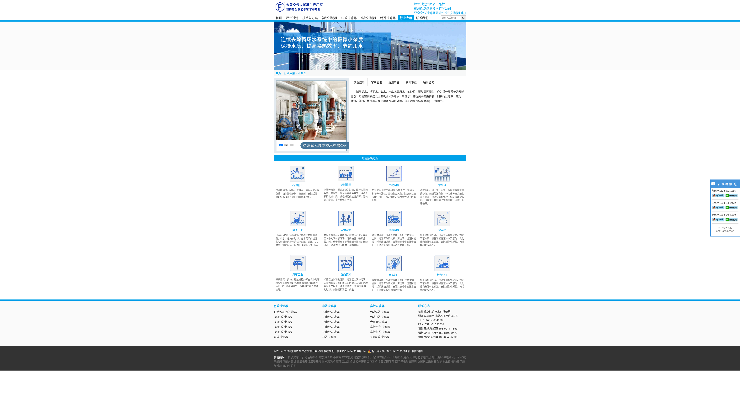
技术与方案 (310, 18)
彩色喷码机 (311, 357)
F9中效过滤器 (331, 312)
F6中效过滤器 (331, 327)
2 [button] (286, 145)
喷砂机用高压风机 (406, 357)
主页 (278, 73)
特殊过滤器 (388, 18)
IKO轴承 (381, 357)
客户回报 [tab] (376, 82)
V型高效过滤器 (379, 312)
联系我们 (422, 18)
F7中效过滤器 (331, 322)
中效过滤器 (349, 18)
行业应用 (406, 18)
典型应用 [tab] (359, 82)
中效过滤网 (329, 337)
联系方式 (424, 306)
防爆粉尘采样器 (426, 361)
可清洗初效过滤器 (285, 312)
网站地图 (417, 351)
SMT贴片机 (289, 365)
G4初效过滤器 (283, 317)
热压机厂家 (369, 357)
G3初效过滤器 (283, 322)
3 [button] (291, 145)
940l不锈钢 (334, 357)
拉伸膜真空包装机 (366, 361)
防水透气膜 (424, 357)
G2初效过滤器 (283, 327)
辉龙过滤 (292, 18)
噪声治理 (437, 357)
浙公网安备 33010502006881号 (390, 351)
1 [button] (281, 145)
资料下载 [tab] (411, 82)
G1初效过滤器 (283, 332)
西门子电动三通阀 (406, 361)
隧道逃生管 (444, 361)
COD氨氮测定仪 (352, 357)
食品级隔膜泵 (386, 361)
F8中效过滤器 (331, 317)
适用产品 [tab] (393, 82)
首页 (279, 18)
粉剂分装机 (289, 361)
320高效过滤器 (379, 337)
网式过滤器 (281, 337)
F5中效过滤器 (331, 332)
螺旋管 (323, 357)
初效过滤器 (329, 18)
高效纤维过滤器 (380, 332)
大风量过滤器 (378, 322)
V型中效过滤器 (379, 317)
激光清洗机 (328, 361)
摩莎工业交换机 (345, 361)
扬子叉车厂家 (296, 357)
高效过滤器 (368, 18)
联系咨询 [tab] (428, 82)
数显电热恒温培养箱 (309, 361)
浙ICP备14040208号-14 (351, 351)
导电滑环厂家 (451, 357)
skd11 (390, 357)
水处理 (302, 73)
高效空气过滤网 (380, 327)
